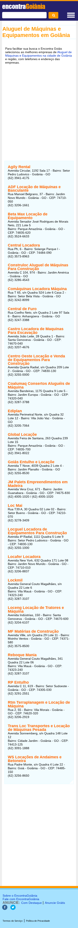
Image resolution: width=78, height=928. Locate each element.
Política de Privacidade (38, 921)
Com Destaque (31, 902)
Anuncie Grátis (55, 902)
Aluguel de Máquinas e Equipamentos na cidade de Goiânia (38, 53)
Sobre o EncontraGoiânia (20, 895)
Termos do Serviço (13, 921)
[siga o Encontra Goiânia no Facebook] (4, 909)
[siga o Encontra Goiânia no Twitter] (13, 909)
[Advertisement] (39, 110)
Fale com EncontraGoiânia (21, 899)
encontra (23, 6)
